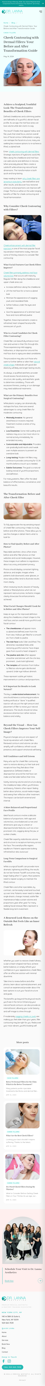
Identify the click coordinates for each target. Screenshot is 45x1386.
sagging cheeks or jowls (25, 1016)
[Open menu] (40, 11)
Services (5, 1340)
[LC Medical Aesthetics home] (13, 12)
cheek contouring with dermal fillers (24, 151)
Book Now (6, 1344)
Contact (5, 1352)
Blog (13, 23)
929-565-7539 (8, 1323)
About (4, 1336)
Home (6, 23)
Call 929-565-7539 (12, 1367)
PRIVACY (22, 1380)
